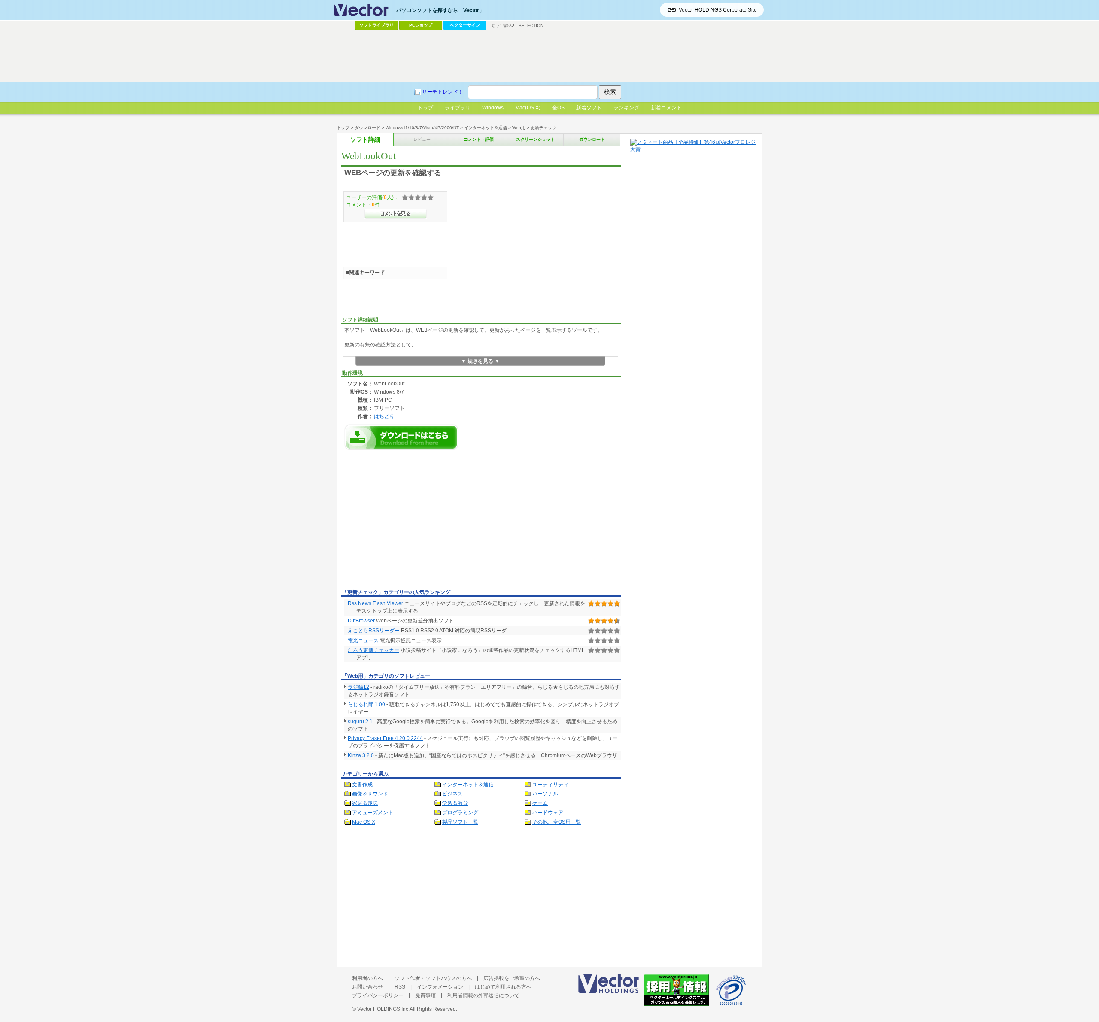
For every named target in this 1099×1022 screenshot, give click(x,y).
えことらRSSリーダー (374, 631)
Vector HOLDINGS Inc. (383, 1009)
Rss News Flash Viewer (375, 603)
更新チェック (543, 127)
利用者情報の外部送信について (483, 995)
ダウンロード (367, 127)
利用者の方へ (367, 978)
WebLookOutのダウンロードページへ (401, 437)
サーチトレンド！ (442, 92)
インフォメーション (440, 987)
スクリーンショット (535, 139)
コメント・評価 (479, 139)
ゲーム (540, 803)
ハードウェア (547, 813)
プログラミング (460, 813)
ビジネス (452, 794)
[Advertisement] (413, 522)
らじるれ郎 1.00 (366, 704)
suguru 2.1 (360, 722)
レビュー (422, 139)
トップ (343, 127)
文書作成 (362, 785)
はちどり (384, 416)
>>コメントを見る (395, 214)
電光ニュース (363, 640)
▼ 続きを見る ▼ (480, 361)
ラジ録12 (358, 687)
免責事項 (425, 995)
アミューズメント (372, 813)
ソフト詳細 (365, 139)
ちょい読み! (503, 25)
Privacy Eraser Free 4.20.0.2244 (385, 738)
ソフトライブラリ (376, 25)
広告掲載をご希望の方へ (511, 978)
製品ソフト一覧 (460, 822)
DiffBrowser (361, 621)
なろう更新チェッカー (373, 650)
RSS (400, 987)
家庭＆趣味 (365, 803)
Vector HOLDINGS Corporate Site (718, 10)
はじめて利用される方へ (503, 987)
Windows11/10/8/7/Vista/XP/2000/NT (422, 127)
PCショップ (420, 25)
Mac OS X (363, 822)
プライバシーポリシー (378, 995)
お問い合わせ (367, 987)
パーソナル (545, 794)
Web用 (518, 127)
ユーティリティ (550, 785)
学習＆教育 (455, 803)
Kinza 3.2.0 (361, 755)
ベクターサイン (465, 25)
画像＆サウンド (370, 794)
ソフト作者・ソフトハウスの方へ (433, 978)
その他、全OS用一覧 (556, 822)
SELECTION (531, 25)
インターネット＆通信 (485, 127)
